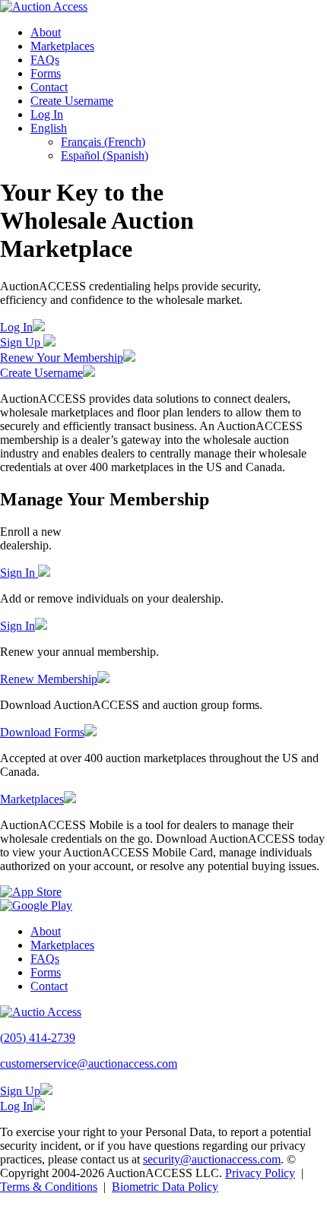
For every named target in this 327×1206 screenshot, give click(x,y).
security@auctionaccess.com (212, 1159)
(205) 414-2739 (37, 1037)
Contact (49, 87)
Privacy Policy (260, 1172)
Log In (46, 114)
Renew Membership (48, 679)
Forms (45, 73)
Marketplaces (62, 46)
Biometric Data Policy (165, 1186)
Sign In (19, 572)
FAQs (44, 59)
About (45, 32)
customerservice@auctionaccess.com (88, 1063)
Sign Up (21, 342)
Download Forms (42, 732)
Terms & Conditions (48, 1186)
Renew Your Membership (61, 357)
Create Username (71, 100)
